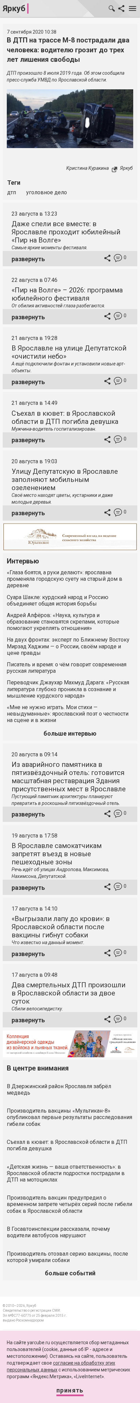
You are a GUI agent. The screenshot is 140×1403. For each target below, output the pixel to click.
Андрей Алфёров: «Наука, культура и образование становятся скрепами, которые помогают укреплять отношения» (63, 621)
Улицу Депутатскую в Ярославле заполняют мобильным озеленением (65, 479)
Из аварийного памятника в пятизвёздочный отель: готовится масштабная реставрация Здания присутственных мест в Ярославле (69, 776)
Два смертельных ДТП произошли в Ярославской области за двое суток (68, 993)
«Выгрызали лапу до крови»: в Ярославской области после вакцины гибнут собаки (61, 927)
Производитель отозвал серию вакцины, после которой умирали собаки (67, 1257)
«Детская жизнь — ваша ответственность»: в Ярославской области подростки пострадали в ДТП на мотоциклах (66, 1173)
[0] (118, 259)
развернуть (28, 259)
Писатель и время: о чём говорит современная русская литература (66, 667)
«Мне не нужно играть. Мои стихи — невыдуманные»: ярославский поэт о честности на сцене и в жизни (67, 713)
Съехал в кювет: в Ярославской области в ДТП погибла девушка (65, 417)
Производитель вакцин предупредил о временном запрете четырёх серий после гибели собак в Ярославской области (69, 1204)
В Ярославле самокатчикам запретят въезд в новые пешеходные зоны (57, 854)
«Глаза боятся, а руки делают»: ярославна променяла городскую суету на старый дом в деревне (64, 579)
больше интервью (70, 733)
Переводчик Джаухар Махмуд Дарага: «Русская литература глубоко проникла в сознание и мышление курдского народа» (68, 689)
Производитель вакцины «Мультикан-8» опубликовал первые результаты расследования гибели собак (69, 1117)
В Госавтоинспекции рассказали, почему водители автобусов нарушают (58, 1232)
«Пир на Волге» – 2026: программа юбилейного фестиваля (67, 294)
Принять (70, 1390)
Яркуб (14, 8)
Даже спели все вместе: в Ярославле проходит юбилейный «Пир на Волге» (66, 232)
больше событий (70, 1273)
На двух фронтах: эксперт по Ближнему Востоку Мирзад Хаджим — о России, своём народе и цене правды (68, 646)
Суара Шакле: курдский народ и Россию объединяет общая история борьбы (57, 600)
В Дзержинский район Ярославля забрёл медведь (59, 1089)
